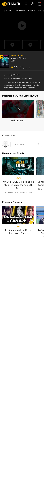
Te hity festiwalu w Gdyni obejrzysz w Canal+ (18, 231)
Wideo (30, 11)
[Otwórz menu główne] (39, 4)
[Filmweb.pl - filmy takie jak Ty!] (11, 3)
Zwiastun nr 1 (18, 120)
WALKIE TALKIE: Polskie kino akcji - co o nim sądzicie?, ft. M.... (18, 184)
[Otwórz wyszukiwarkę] (26, 4)
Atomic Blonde (20, 11)
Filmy (10, 11)
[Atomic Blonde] (4, 61)
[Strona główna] (3, 11)
